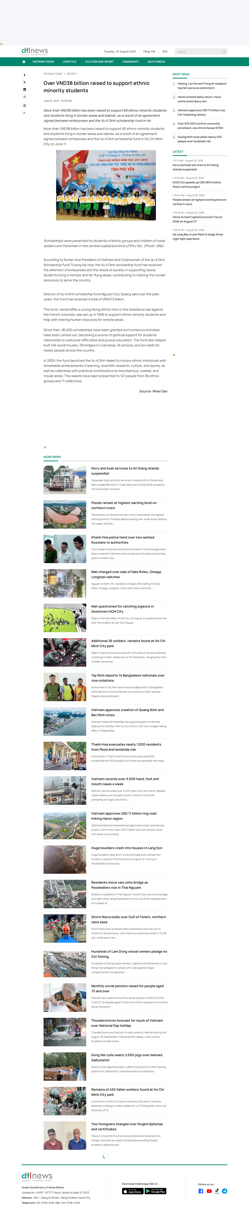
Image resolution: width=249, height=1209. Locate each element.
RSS (165, 51)
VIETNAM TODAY (43, 62)
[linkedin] (25, 89)
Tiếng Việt (149, 51)
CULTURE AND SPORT (99, 62)
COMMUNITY (130, 62)
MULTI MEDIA (156, 62)
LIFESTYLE (69, 62)
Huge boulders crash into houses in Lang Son (126, 848)
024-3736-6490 (70, 1202)
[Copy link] (25, 97)
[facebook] (25, 75)
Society (72, 73)
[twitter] (25, 82)
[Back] (25, 113)
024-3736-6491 (45, 1202)
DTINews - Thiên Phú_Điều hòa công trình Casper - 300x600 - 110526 (200, 251)
